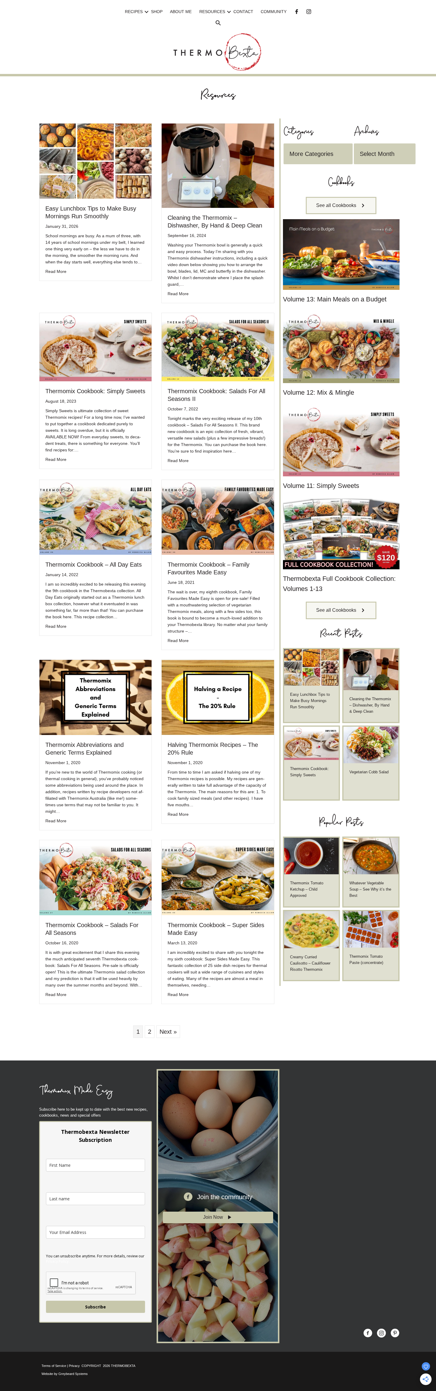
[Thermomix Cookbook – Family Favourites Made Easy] (218, 516)
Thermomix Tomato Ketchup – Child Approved (306, 889)
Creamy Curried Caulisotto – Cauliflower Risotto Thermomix (310, 963)
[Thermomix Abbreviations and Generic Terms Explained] (95, 697)
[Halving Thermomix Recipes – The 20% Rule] (218, 697)
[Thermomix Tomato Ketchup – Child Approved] (311, 855)
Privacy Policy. (57, 1261)
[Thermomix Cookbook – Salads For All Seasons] (95, 877)
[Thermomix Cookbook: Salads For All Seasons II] (218, 346)
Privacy (74, 1366)
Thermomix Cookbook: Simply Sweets (95, 391)
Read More (55, 271)
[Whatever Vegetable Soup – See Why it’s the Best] (370, 855)
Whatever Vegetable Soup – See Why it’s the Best (370, 889)
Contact (243, 11)
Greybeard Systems (73, 1374)
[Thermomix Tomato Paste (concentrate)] (370, 929)
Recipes (134, 11)
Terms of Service (54, 1366)
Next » (168, 1031)
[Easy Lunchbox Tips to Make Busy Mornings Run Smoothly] (95, 160)
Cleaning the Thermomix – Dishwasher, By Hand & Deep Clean (370, 705)
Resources (212, 11)
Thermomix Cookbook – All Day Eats (93, 564)
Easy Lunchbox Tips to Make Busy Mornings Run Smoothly (310, 700)
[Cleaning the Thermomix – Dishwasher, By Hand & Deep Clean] (218, 165)
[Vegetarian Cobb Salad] (370, 744)
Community (274, 11)
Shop (157, 11)
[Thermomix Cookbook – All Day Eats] (95, 516)
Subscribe (95, 1307)
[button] (146, 12)
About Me (181, 11)
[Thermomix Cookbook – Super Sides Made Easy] (218, 877)
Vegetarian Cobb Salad (369, 772)
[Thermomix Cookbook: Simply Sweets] (95, 346)
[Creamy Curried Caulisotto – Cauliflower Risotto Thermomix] (311, 929)
